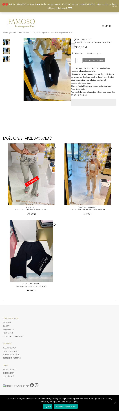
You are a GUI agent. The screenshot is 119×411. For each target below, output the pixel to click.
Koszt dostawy (10, 351)
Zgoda (47, 406)
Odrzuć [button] (114, 6)
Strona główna (9, 32)
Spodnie (37, 32)
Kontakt (7, 322)
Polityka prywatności (13, 336)
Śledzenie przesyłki (12, 358)
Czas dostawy (9, 347)
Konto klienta (10, 369)
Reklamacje (8, 329)
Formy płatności (11, 354)
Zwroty (6, 326)
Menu (107, 25)
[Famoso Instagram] (36, 385)
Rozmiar (78, 53)
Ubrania (28, 32)
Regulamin (8, 332)
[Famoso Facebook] (32, 385)
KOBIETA (20, 32)
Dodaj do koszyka (94, 60)
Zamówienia (8, 373)
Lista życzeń (8, 376)
